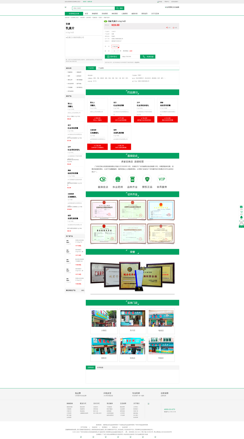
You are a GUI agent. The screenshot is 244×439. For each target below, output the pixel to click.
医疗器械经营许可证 (111, 429)
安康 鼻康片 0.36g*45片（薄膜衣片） (79, 270)
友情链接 (100, 367)
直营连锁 (122, 411)
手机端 (160, 1)
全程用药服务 (110, 413)
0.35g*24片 (115, 46)
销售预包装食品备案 (98, 429)
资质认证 (115, 427)
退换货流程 (69, 407)
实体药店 (94, 427)
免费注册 (89, 1)
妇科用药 (88, 17)
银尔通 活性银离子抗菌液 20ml (79, 260)
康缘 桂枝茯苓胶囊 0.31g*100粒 (74, 184)
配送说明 (82, 407)
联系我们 (135, 409)
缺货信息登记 (110, 415)
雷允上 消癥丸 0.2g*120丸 (73, 116)
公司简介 (135, 407)
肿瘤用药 (95, 13)
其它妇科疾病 (70, 92)
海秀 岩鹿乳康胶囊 (120, 147)
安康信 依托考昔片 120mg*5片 (79, 241)
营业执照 (120, 429)
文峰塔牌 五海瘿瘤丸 (97, 147)
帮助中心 (167, 1)
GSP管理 (122, 413)
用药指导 (144, 13)
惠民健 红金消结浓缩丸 (144, 120)
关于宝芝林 (155, 13)
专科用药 (82, 17)
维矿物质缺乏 (79, 80)
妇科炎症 (79, 76)
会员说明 (69, 417)
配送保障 (122, 407)
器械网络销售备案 (70, 429)
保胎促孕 (79, 72)
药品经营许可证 (129, 429)
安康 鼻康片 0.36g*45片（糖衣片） (79, 251)
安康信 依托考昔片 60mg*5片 (79, 279)
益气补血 (79, 83)
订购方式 (69, 411)
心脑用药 (125, 13)
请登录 (84, 1)
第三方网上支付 (97, 413)
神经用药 (115, 13)
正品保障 (122, 409)
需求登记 (113, 57)
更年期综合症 (79, 88)
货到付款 (95, 409)
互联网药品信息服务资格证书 (143, 429)
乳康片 (100, 17)
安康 (113, 34)
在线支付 (95, 407)
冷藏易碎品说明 (84, 413)
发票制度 (109, 411)
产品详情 (91, 68)
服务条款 (135, 413)
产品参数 (101, 68)
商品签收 (82, 411)
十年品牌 (122, 415)
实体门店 (135, 411)
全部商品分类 (74, 14)
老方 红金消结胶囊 (120, 120)
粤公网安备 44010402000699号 (163, 432)
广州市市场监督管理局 (141, 425)
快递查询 (82, 409)
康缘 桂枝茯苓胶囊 (167, 120)
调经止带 (70, 79)
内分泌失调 (70, 83)
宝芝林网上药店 (75, 17)
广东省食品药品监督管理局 (126, 425)
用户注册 (69, 415)
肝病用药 (105, 13)
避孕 (69, 76)
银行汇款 (95, 411)
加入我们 (135, 415)
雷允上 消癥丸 (97, 120)
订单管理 (69, 413)
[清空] (82, 290)
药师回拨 (150, 57)
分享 (169, 27)
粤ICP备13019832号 (147, 432)
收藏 (176, 27)
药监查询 (137, 62)
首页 (86, 13)
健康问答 (135, 13)
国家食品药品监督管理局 (110, 425)
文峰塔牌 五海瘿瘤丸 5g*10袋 (74, 206)
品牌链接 (91, 367)
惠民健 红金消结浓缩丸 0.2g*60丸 (73, 160)
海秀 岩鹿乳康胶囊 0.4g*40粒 (74, 228)
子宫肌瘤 (70, 87)
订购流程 (69, 409)
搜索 (121, 8)
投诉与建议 (109, 409)
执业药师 (135, 417)
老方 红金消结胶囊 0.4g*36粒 (74, 138)
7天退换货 (109, 407)
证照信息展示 (174, 1)
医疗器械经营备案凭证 (84, 429)
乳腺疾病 (95, 17)
